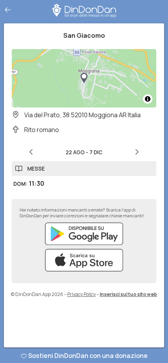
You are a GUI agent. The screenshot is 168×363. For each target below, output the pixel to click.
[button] (84, 78)
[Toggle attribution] (147, 99)
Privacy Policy (81, 294)
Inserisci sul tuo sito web (128, 294)
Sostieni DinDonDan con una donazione (88, 355)
